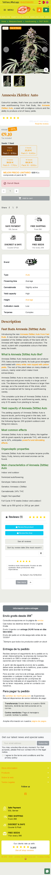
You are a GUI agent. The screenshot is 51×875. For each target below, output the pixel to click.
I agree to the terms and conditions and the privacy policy (24, 756)
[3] (10, 118)
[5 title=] (44, 517)
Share (9, 207)
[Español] (39, 2)
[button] (34, 10)
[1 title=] (30, 517)
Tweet (13, 207)
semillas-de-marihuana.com (18, 696)
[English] (47, 2)
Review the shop (24, 533)
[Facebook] (25, 794)
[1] (3, 118)
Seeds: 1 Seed (7, 143)
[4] (14, 118)
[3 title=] (37, 517)
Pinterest (16, 207)
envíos (40, 620)
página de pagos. (39, 721)
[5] (18, 118)
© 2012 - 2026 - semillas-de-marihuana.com (19, 857)
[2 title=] (33, 517)
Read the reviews (42, 124)
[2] (7, 118)
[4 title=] (40, 517)
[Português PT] (43, 2)
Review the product (24, 527)
